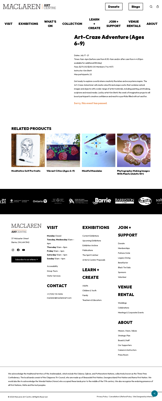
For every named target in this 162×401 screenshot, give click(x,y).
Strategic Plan (124, 335)
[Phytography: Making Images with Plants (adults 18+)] (133, 150)
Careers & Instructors (127, 350)
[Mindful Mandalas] (98, 150)
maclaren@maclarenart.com (59, 298)
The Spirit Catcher (90, 255)
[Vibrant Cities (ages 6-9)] (63, 150)
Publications (87, 250)
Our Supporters (125, 345)
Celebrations (123, 307)
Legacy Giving (124, 258)
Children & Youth (89, 290)
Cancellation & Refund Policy (120, 396)
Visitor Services (53, 276)
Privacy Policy (102, 396)
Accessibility (52, 266)
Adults (85, 285)
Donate (121, 243)
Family (85, 295)
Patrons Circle (124, 253)
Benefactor (123, 262)
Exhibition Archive (90, 245)
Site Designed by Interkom (143, 396)
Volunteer (122, 277)
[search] (151, 6)
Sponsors (122, 272)
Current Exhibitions (90, 235)
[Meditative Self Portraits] (28, 150)
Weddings (122, 303)
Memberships (124, 248)
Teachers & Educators (92, 300)
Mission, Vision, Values (127, 330)
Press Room (123, 355)
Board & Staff (124, 340)
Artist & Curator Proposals (93, 260)
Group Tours (52, 271)
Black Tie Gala (124, 267)
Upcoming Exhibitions (91, 240)
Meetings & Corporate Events (131, 312)
